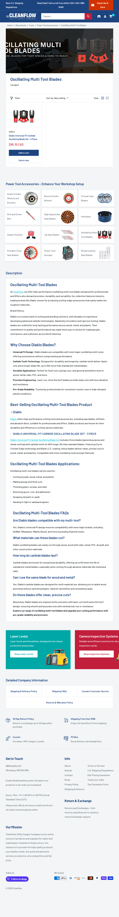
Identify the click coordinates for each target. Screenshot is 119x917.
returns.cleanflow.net (76, 812)
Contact (69, 775)
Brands (68, 770)
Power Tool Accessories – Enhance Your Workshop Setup (45, 184)
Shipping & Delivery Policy (23, 691)
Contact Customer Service (95, 691)
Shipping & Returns (74, 789)
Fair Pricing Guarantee (98, 775)
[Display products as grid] (102, 98)
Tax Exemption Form (98, 784)
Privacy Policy (72, 784)
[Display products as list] (107, 98)
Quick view (24, 160)
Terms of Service (96, 765)
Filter (17, 98)
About (68, 765)
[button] (111, 16)
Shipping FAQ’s (59, 691)
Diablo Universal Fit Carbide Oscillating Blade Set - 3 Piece (23, 137)
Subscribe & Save (99, 5)
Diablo (12, 132)
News (67, 779)
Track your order (96, 779)
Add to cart (23, 153)
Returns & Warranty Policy (59, 702)
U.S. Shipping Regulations (98, 770)
